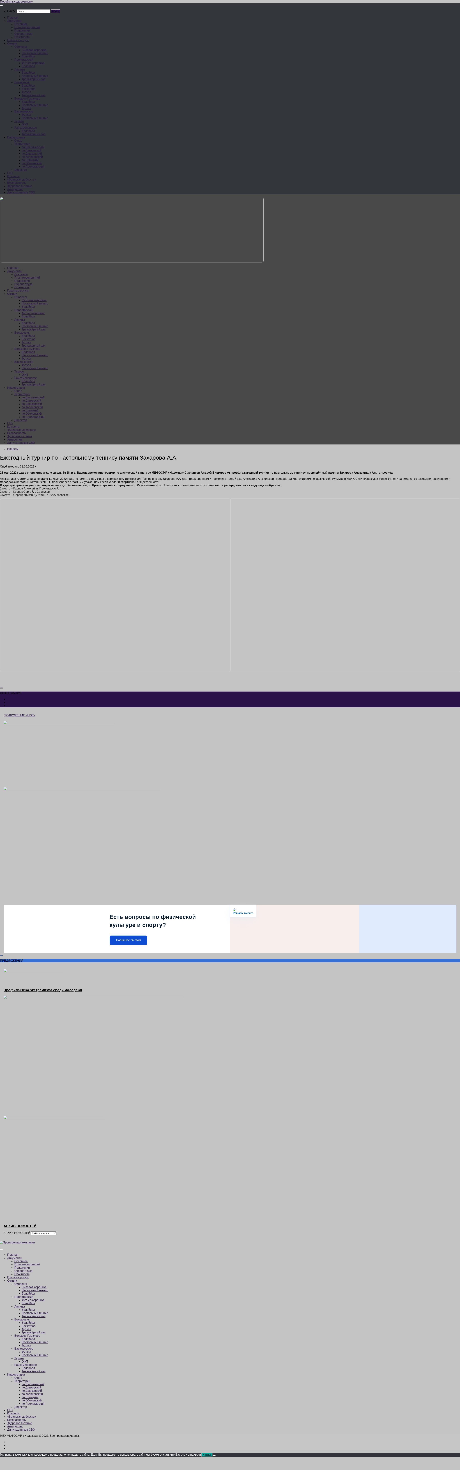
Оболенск (20, 46)
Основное (21, 24)
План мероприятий (27, 27)
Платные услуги (18, 40)
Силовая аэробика (34, 49)
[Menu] (1, 5)
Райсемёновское (25, 127)
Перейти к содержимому (16, 1)
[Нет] (214, 1455)
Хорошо (207, 1454)
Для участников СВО (21, 192)
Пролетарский (23, 59)
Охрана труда (23, 33)
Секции (12, 43)
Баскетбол (28, 88)
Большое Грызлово (27, 98)
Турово (19, 121)
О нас (18, 140)
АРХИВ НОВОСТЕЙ (17, 1232)
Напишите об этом (128, 940)
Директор (20, 169)
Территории (22, 143)
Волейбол (28, 56)
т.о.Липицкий (30, 160)
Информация (16, 137)
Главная (12, 17)
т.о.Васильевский (33, 147)
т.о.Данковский (31, 150)
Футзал (26, 92)
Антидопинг (15, 189)
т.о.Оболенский (32, 163)
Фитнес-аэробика (33, 62)
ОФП (25, 124)
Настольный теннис (35, 53)
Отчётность (21, 37)
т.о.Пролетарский (33, 166)
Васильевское (23, 111)
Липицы (19, 69)
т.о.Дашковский (32, 153)
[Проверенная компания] (17, 1242)
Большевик (21, 82)
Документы (14, 20)
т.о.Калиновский (32, 156)
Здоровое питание (19, 186)
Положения (22, 30)
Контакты (13, 176)
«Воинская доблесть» (21, 179)
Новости (13, 448)
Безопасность (16, 182)
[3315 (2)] (115, 670)
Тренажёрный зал (33, 79)
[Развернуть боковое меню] (1, 687)
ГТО (10, 173)
